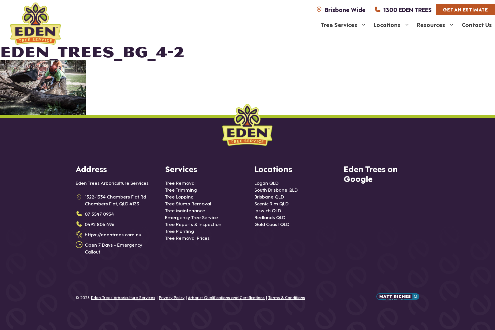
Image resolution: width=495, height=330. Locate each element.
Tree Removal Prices (187, 237)
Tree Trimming (181, 189)
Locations (387, 25)
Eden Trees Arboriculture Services (123, 297)
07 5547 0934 (99, 213)
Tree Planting (179, 230)
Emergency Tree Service (191, 217)
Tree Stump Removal (188, 203)
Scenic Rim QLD (271, 203)
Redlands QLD (269, 217)
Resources (431, 25)
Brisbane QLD (269, 196)
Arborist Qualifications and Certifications (226, 297)
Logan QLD (266, 182)
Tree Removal (180, 182)
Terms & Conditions (286, 297)
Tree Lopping (179, 196)
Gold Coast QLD (271, 223)
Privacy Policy (171, 297)
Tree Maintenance (185, 210)
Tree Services (339, 25)
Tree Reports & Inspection (193, 223)
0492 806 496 (99, 223)
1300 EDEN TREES (407, 9)
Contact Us (477, 25)
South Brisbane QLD (276, 189)
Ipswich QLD (267, 210)
